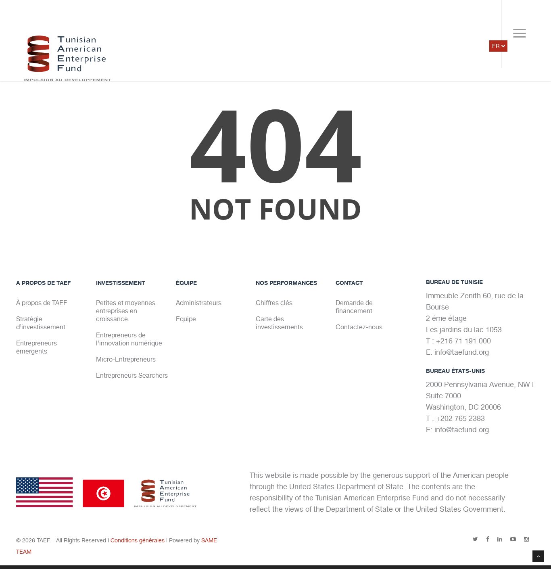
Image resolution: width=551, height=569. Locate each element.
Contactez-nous (359, 327)
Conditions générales (138, 540)
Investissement (120, 282)
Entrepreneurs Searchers (132, 375)
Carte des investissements (279, 323)
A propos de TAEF (43, 282)
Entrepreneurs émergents (36, 347)
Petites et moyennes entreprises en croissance (125, 311)
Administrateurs (198, 303)
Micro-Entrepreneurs (126, 359)
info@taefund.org (461, 352)
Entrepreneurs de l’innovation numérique (129, 339)
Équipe (186, 282)
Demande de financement (354, 307)
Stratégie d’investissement (40, 323)
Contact (349, 282)
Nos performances (286, 282)
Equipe (186, 319)
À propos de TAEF (41, 303)
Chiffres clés (274, 303)
